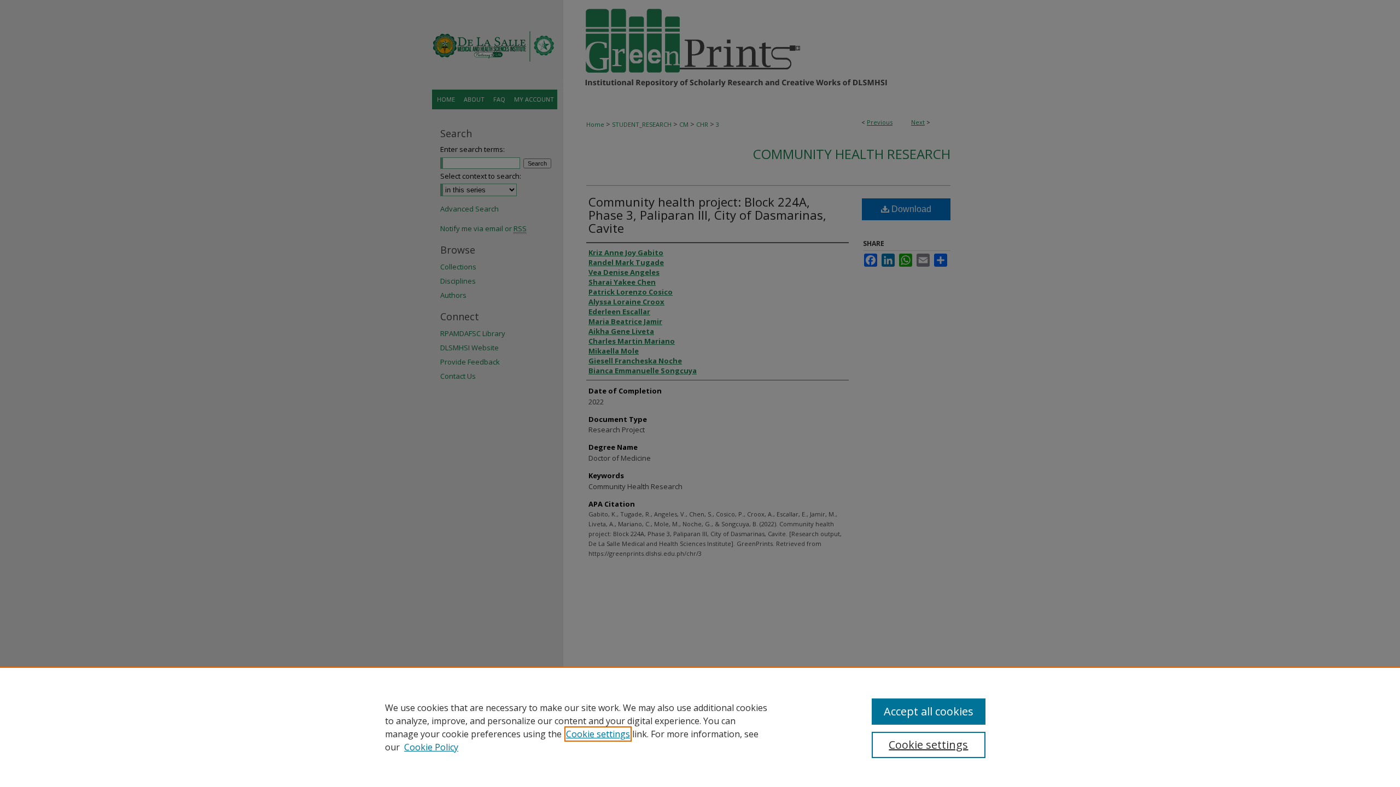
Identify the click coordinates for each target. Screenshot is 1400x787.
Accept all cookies (928, 711)
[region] (700, 727)
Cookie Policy (431, 747)
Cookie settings (598, 734)
